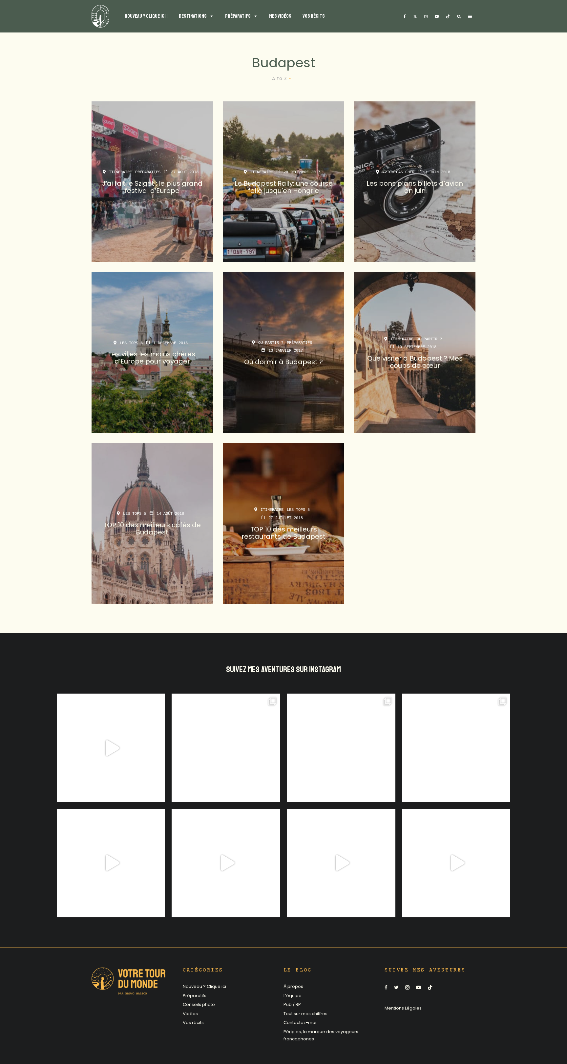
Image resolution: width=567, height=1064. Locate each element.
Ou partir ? (271, 342)
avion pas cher (398, 172)
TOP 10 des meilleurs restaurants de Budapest (284, 532)
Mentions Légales (403, 1008)
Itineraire (120, 172)
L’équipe (293, 995)
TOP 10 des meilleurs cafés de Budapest (152, 528)
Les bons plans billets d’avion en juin (415, 187)
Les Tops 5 (131, 343)
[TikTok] (447, 16)
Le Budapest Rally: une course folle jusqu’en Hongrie (284, 187)
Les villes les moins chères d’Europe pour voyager (152, 358)
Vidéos (190, 1014)
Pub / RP (292, 1004)
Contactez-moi (300, 1022)
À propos (293, 986)
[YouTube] (436, 16)
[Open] (111, 748)
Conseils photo (199, 1004)
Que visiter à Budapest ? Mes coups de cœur (415, 362)
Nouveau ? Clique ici (204, 986)
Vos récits (193, 1022)
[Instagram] (426, 16)
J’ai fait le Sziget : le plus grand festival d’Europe (152, 187)
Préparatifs (147, 172)
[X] (415, 16)
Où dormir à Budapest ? (283, 361)
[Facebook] (405, 16)
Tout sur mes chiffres (305, 1014)
